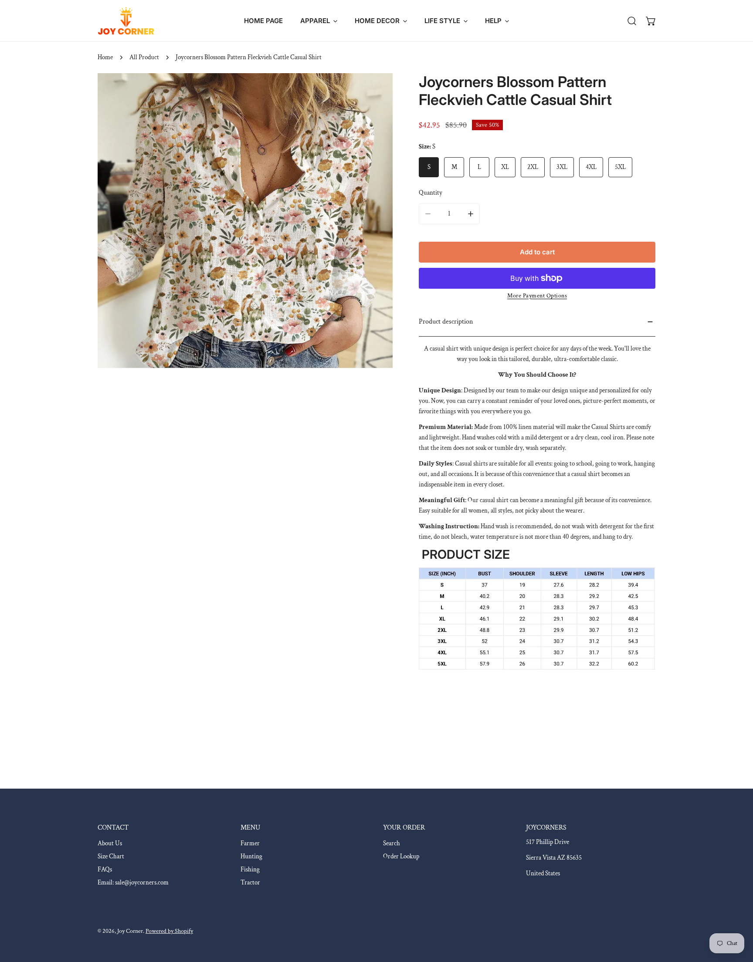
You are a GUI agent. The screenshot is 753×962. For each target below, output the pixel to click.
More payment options (537, 296)
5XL (620, 167)
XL (505, 167)
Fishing (250, 869)
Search (391, 843)
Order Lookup (401, 856)
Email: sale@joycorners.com (133, 882)
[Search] (631, 20)
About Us (110, 843)
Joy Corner (130, 931)
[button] (319, 20)
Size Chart (111, 856)
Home (105, 57)
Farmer (250, 843)
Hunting (251, 856)
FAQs (105, 869)
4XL (591, 167)
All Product (144, 57)
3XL (561, 167)
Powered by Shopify (169, 931)
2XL (532, 167)
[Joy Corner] (126, 21)
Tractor (250, 882)
